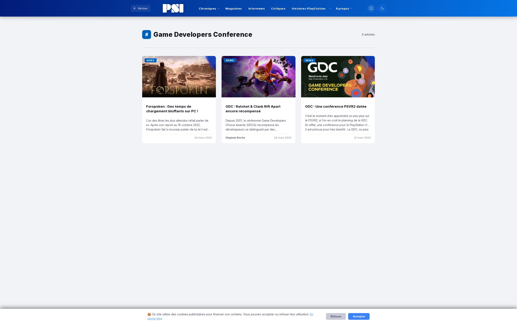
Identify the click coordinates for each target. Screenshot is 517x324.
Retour (143, 8)
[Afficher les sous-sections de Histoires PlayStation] (330, 8)
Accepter (359, 316)
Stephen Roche (235, 137)
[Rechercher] (371, 8)
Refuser (336, 316)
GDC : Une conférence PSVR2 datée (336, 106)
